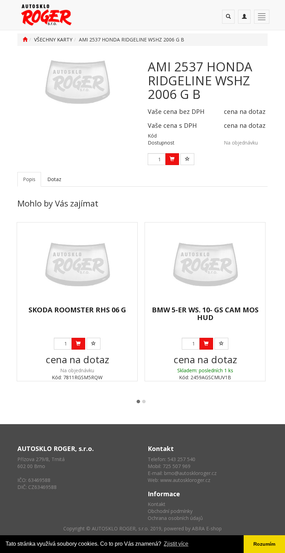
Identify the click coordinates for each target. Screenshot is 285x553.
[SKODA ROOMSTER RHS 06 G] (77, 264)
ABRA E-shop (207, 528)
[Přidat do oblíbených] (187, 159)
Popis (29, 179)
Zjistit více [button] (176, 544)
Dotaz (54, 179)
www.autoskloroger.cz (185, 480)
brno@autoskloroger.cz (190, 473)
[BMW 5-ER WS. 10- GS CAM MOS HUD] (205, 264)
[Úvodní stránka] (25, 39)
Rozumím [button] (264, 544)
